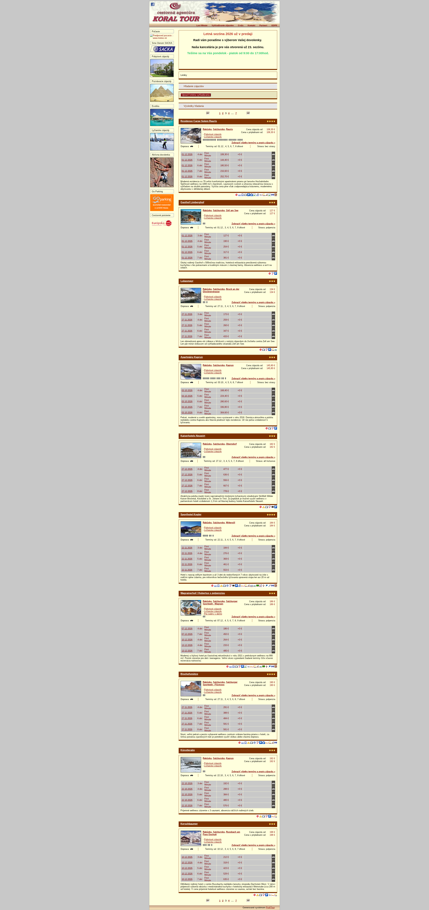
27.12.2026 (187, 469)
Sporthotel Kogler (190, 514)
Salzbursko (219, 129)
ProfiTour (270, 907)
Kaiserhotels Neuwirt (192, 435)
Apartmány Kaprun (191, 357)
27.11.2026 (187, 314)
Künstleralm (187, 750)
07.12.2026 (187, 628)
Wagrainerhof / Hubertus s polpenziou (202, 593)
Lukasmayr (186, 280)
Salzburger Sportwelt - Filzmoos (220, 683)
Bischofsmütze (189, 673)
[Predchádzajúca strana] (207, 113)
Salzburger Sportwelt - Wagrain (220, 602)
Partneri (263, 25)
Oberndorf (231, 444)
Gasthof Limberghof (192, 202)
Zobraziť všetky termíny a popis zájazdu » (253, 142)
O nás (240, 25)
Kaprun (230, 365)
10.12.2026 (187, 639)
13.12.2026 (187, 645)
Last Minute (201, 25)
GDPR (274, 25)
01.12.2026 (187, 154)
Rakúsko (207, 129)
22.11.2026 (187, 548)
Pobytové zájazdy (213, 134)
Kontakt (251, 25)
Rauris (229, 129)
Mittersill (230, 522)
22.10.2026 (187, 783)
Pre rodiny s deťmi (213, 614)
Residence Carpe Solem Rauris (198, 121)
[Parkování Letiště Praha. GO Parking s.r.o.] (162, 210)
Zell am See (232, 210)
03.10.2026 (187, 390)
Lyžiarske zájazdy (213, 137)
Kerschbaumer (189, 823)
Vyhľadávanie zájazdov (223, 25)
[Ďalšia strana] (248, 113)
